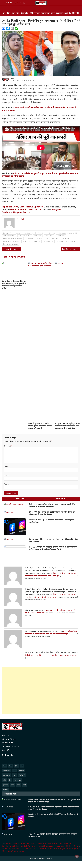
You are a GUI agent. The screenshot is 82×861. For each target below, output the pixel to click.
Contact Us (6, 750)
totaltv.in (14, 78)
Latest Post (21, 499)
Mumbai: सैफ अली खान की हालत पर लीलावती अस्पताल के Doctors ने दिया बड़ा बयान (39, 109)
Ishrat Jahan (61, 236)
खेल (17, 13)
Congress (52, 233)
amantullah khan (29, 233)
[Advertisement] (41, 690)
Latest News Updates (31, 206)
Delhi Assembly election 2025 (68, 233)
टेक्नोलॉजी (59, 13)
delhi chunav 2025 (9, 236)
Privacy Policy (7, 743)
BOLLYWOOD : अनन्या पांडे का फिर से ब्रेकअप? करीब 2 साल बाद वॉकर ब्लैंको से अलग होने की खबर (52, 513)
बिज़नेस (5, 790)
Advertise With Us (9, 739)
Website (6, 484)
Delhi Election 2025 (25, 236)
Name (6, 467)
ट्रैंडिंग (13, 13)
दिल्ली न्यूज (60, 241)
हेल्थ (53, 13)
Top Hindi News (10, 206)
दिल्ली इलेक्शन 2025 (34, 241)
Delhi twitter (35, 209)
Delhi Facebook (18, 209)
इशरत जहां (55, 239)
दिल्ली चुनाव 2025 (48, 241)
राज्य (12, 785)
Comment (8, 446)
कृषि (24, 785)
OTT (31, 13)
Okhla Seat (29, 239)
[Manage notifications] (77, 856)
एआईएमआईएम (66, 239)
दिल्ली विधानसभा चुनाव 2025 (10, 244)
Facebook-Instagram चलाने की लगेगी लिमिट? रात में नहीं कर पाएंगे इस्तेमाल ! (51, 521)
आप (47, 239)
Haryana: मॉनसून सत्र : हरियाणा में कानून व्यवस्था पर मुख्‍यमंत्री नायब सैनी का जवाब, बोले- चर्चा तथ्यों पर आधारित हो (53, 548)
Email (6, 475)
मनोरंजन (37, 13)
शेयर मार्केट (24, 13)
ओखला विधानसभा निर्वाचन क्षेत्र (11, 241)
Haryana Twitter (22, 212)
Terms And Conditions (10, 746)
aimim (18, 233)
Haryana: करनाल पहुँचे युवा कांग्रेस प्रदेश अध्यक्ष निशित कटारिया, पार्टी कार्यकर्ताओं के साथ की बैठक (67, 425)
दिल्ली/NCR (76, 13)
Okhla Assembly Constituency (12, 239)
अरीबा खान (39, 239)
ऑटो (66, 13)
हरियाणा (5, 785)
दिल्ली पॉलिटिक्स (70, 241)
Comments (60, 499)
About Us (5, 735)
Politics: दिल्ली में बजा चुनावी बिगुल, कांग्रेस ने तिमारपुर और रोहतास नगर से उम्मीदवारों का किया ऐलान (40, 175)
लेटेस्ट (8, 13)
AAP (11, 233)
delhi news (37, 236)
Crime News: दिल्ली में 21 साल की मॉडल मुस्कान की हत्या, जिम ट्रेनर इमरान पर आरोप (53, 540)
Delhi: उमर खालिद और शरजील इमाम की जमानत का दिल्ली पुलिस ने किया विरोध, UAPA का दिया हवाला (53, 505)
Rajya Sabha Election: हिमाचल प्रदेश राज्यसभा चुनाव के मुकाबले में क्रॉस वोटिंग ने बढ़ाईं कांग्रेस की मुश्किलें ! (14, 284)
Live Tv (9, 3)
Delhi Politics (49, 236)
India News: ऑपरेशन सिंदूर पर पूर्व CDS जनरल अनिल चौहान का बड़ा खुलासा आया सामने (51, 655)
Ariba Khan (41, 233)
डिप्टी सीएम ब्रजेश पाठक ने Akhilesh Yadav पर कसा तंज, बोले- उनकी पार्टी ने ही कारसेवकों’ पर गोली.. (71, 249)
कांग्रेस (24, 241)
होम (4, 13)
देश (70, 13)
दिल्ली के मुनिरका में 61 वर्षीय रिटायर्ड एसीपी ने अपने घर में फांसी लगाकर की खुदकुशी (40, 425)
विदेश (18, 785)
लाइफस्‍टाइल (45, 13)
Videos (17, 3)
